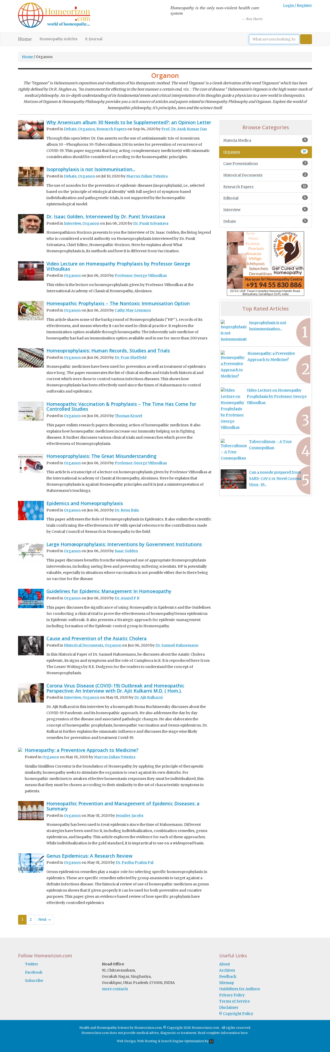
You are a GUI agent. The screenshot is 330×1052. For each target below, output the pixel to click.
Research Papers (111, 129)
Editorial (264, 197)
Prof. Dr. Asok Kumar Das (184, 129)
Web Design (126, 1041)
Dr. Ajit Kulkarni (148, 697)
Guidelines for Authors (239, 988)
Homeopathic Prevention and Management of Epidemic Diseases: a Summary (123, 806)
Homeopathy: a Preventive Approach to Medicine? (81, 750)
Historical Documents (83, 645)
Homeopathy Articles (58, 39)
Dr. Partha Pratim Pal (134, 862)
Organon (86, 129)
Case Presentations (264, 163)
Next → (44, 919)
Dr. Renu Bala (127, 510)
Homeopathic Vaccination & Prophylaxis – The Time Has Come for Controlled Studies (121, 406)
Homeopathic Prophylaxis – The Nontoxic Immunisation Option (118, 303)
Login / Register (297, 5)
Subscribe (34, 980)
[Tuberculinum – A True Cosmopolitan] (233, 450)
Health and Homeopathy (98, 1028)
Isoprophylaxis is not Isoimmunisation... (90, 169)
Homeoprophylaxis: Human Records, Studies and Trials (108, 350)
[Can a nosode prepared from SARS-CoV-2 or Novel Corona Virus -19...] (233, 479)
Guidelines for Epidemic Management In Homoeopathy (108, 591)
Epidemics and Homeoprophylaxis (84, 503)
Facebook (34, 972)
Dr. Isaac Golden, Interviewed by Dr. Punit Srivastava (105, 216)
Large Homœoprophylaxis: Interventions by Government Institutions (124, 544)
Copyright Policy (236, 1013)
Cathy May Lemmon (133, 310)
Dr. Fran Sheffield (130, 357)
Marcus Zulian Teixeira (147, 176)
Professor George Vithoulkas (141, 275)
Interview (72, 223)
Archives (227, 970)
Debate (70, 129)
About (224, 964)
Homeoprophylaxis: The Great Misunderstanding (101, 456)
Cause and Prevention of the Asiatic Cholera (96, 638)
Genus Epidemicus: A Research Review (89, 856)
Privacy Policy (232, 995)
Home (27, 39)
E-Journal (93, 39)
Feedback (227, 976)
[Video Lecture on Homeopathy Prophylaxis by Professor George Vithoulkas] (232, 409)
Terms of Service (234, 1001)
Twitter (31, 964)
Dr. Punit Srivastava (150, 223)
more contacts (115, 988)
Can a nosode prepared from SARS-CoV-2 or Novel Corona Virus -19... (275, 478)
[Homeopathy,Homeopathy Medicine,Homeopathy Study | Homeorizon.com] (54, 16)
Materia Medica (264, 140)
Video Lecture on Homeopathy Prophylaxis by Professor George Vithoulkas (118, 266)
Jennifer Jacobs (129, 815)
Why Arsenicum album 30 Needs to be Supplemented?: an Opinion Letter (128, 122)
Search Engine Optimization (182, 1041)
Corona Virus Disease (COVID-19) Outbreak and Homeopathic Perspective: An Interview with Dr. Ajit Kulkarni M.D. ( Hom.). (115, 688)
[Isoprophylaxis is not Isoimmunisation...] (233, 331)
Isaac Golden (126, 551)
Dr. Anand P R (127, 598)
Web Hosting (147, 1041)
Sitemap (226, 982)
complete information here (227, 1033)
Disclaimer (228, 1007)
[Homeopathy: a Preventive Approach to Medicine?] (233, 364)
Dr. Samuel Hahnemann (177, 645)
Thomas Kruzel (128, 415)
